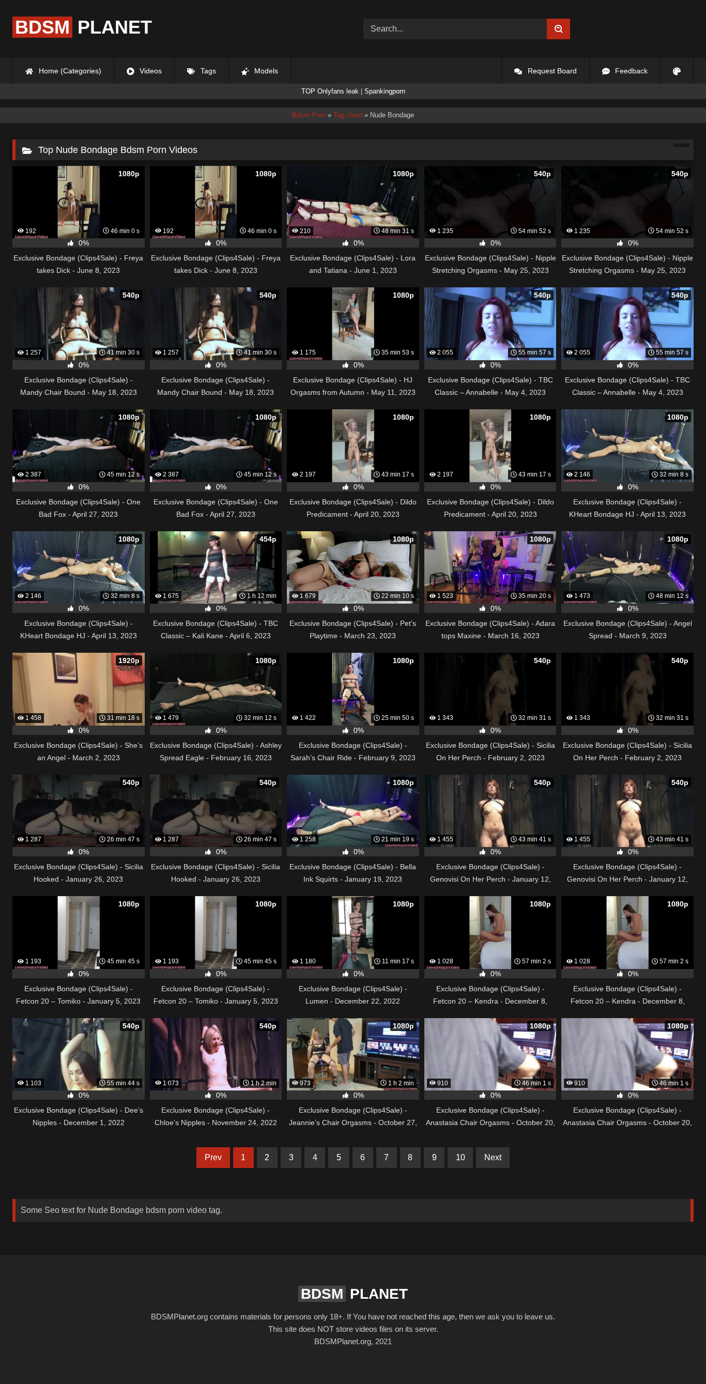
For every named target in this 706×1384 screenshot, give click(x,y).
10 (460, 1157)
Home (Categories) (69, 71)
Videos (149, 71)
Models (265, 71)
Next (492, 1157)
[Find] (558, 29)
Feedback (630, 71)
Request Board (551, 71)
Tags (207, 71)
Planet (83, 27)
